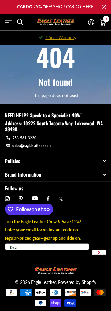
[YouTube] (35, 199)
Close (104, 7)
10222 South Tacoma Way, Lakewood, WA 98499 (54, 126)
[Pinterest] (21, 198)
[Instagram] (7, 198)
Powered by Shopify (77, 282)
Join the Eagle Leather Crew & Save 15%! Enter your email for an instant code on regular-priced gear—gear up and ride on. (43, 230)
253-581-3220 (24, 138)
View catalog (8, 22)
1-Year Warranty (58, 37)
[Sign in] (91, 22)
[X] (61, 199)
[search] (20, 22)
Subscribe (99, 252)
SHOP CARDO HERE (73, 6)
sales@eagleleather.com (31, 145)
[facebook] (48, 199)
